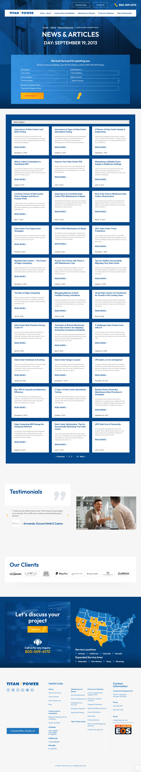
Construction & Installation (64, 13)
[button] (7, 515)
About (48, 13)
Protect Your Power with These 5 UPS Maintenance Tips (69, 262)
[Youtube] (27, 690)
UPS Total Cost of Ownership (108, 424)
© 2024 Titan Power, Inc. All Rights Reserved (70, 766)
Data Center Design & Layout (67, 360)
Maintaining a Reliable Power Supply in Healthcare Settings (108, 163)
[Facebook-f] (8, 690)
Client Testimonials (124, 13)
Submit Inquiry (30, 96)
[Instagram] (17, 690)
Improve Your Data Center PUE (68, 162)
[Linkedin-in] (22, 690)
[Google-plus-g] (32, 690)
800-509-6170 (37, 651)
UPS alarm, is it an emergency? (109, 360)
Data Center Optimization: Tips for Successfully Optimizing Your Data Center (70, 426)
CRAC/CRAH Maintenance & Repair (70, 228)
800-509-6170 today (95, 65)
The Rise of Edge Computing (27, 293)
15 (77, 456)
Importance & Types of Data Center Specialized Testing (70, 130)
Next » (82, 456)
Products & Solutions (106, 13)
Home (42, 13)
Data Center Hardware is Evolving (29, 360)
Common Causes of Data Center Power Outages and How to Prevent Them (28, 196)
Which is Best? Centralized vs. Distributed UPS (27, 163)
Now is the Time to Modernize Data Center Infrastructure (110, 195)
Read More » (20, 147)
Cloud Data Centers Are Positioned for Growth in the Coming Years (110, 294)
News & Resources (65, 27)
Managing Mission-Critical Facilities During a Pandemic (67, 294)
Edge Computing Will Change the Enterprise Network (29, 425)
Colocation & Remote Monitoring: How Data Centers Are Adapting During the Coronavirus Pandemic (70, 327)
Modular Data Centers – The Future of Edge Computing (30, 262)
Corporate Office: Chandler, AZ (23, 731)
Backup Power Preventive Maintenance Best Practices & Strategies (108, 392)
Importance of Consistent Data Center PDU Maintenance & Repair (70, 195)
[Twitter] (13, 690)
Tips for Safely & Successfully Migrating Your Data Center (108, 262)
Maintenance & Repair (86, 13)
